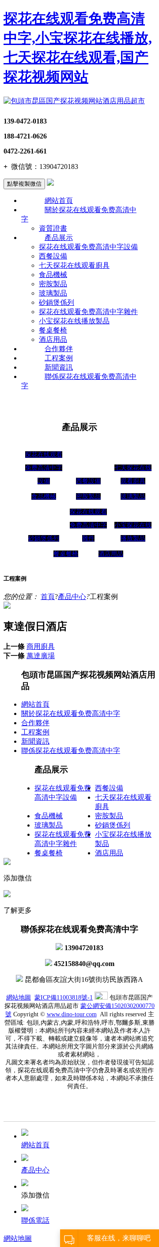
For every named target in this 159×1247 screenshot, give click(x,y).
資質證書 (53, 228)
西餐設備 (53, 256)
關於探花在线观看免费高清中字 (70, 713)
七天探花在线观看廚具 (74, 265)
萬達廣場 (40, 655)
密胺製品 (53, 284)
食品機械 (53, 274)
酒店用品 (53, 339)
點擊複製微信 (24, 183)
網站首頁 (59, 200)
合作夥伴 (59, 348)
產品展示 (59, 237)
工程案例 (59, 358)
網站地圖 (18, 997)
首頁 (48, 596)
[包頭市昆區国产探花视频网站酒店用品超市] (74, 101)
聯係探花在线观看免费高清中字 (70, 750)
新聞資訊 (59, 367)
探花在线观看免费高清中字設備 (88, 247)
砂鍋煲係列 (56, 302)
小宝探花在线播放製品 (74, 321)
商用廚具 (40, 646)
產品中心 (72, 596)
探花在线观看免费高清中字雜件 (88, 311)
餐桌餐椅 (53, 330)
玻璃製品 (53, 293)
